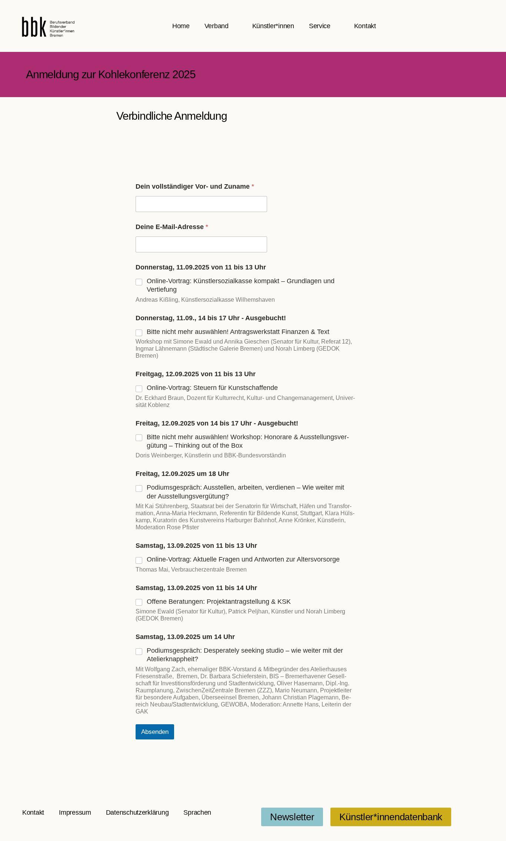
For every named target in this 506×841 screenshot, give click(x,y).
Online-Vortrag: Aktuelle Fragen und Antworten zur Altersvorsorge (243, 559)
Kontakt (365, 26)
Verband (216, 26)
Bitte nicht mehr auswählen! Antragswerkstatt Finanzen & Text (238, 331)
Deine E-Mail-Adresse (172, 227)
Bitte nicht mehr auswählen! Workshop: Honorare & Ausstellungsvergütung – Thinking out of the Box (248, 441)
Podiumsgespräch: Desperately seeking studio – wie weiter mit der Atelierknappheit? (245, 655)
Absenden (155, 731)
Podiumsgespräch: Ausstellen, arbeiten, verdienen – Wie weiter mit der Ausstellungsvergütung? (245, 492)
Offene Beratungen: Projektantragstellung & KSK (219, 601)
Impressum (75, 812)
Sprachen (197, 812)
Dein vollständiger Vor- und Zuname (195, 186)
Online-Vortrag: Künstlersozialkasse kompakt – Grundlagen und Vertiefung (240, 285)
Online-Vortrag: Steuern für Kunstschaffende (212, 387)
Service (319, 26)
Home (181, 26)
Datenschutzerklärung (137, 812)
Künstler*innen (273, 26)
